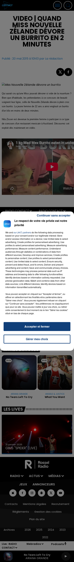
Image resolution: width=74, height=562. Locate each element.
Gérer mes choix (37, 339)
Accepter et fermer (37, 326)
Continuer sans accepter (53, 215)
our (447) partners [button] (22, 232)
